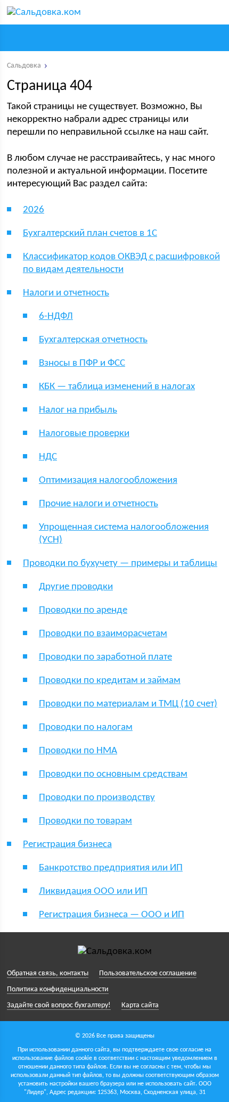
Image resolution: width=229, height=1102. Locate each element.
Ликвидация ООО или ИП (93, 891)
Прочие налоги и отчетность (98, 504)
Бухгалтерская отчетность (93, 340)
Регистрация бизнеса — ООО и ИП (111, 915)
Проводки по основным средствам (113, 774)
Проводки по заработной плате (105, 657)
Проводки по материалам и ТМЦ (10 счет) (128, 704)
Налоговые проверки (84, 434)
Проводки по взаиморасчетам (103, 634)
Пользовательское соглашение (148, 973)
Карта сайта (140, 1005)
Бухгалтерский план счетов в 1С (90, 233)
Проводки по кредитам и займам (110, 681)
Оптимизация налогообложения (108, 480)
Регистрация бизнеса (67, 845)
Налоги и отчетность (66, 293)
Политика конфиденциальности (58, 989)
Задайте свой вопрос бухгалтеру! (59, 1005)
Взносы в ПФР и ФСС (82, 363)
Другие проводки (76, 587)
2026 (33, 210)
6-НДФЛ (56, 316)
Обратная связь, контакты (47, 973)
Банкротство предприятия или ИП (111, 868)
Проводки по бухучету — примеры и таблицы (120, 563)
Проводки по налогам (86, 727)
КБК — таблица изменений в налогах (117, 387)
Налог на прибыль (78, 410)
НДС (48, 457)
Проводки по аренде (83, 610)
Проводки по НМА (78, 751)
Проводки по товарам (85, 821)
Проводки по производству (97, 798)
